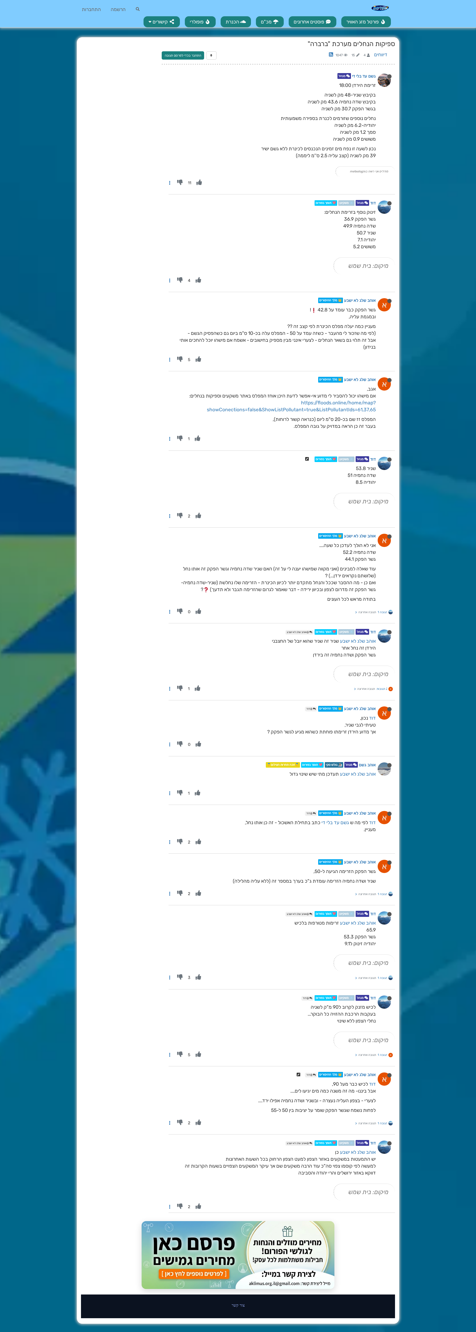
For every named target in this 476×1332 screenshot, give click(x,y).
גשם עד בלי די (364, 76)
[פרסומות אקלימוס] (238, 1255)
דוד (373, 203)
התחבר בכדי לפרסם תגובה (183, 55)
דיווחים (380, 54)
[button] (162, 21)
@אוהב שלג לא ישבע (298, 632)
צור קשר (238, 1305)
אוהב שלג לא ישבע (360, 300)
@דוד (309, 709)
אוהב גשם (367, 764)
